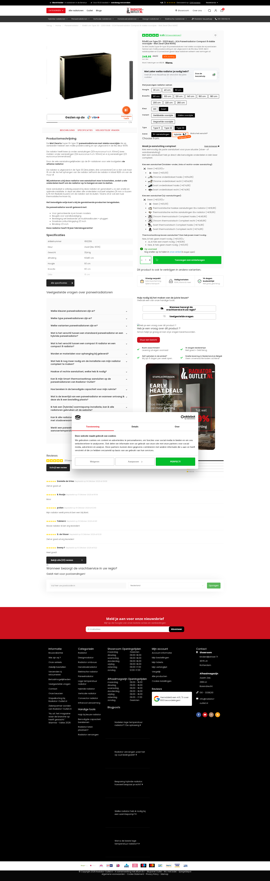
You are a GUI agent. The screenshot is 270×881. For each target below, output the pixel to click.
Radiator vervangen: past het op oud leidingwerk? (130, 753)
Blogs (99, 10)
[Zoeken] (210, 10)
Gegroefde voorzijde (163, 121)
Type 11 (156, 128)
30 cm (156, 90)
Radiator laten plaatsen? (85, 728)
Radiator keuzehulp (203, 19)
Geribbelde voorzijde (163, 115)
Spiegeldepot (185, 871)
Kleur (144, 108)
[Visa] (177, 865)
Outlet (90, 10)
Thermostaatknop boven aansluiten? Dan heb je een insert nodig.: (174, 235)
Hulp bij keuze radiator (89, 714)
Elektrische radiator (88, 671)
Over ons (197, 10)
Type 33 (180, 128)
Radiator (82, 652)
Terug (49, 25)
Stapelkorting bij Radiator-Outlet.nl (58, 700)
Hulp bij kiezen (210, 146)
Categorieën (55, 10)
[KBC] (126, 865)
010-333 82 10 (224, 19)
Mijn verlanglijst (159, 666)
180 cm (213, 96)
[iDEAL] (118, 865)
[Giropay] (109, 865)
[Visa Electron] (185, 865)
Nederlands (211, 2)
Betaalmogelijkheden (60, 679)
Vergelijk (156, 671)
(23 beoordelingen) (170, 35)
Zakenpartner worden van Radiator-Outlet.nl (60, 707)
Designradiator (86, 657)
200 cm (157, 102)
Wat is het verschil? (199, 133)
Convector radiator (88, 698)
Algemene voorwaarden (113, 874)
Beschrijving (67, 130)
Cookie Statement (135, 874)
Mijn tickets (157, 662)
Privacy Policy (152, 874)
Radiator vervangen (88, 734)
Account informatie (162, 652)
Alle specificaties (59, 283)
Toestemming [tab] (92, 426)
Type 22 (168, 128)
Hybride (181, 135)
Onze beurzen (56, 693)
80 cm (156, 96)
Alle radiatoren (76, 10)
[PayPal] (168, 865)
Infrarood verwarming (89, 702)
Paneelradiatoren (79, 19)
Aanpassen (133, 461)
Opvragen (214, 585)
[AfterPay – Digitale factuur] (84, 865)
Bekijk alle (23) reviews (62, 560)
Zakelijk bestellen (57, 666)
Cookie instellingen (161, 681)
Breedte (145, 96)
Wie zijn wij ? (55, 657)
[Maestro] (143, 865)
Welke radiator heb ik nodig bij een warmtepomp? (130, 813)
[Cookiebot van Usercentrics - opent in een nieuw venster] (183, 417)
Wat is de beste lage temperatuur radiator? (127, 842)
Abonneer (176, 629)
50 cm (178, 90)
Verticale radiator (87, 693)
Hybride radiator (86, 688)
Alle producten (159, 676)
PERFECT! (175, 461)
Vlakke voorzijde (185, 115)
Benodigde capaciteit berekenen (89, 721)
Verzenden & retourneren (55, 673)
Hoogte (145, 89)
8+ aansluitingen (161, 134)
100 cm (167, 96)
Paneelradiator (71, 25)
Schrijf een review (58, 467)
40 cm (167, 90)
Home (58, 25)
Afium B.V (140, 871)
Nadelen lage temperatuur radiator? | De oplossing (128, 724)
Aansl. (145, 134)
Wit (154, 109)
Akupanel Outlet (154, 871)
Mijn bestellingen (160, 657)
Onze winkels (55, 662)
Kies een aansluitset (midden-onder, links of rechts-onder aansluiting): (177, 164)
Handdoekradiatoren (127, 19)
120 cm (179, 96)
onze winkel (175, 251)
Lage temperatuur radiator (87, 682)
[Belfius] (92, 865)
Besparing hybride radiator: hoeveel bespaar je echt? (129, 783)
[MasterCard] (151, 865)
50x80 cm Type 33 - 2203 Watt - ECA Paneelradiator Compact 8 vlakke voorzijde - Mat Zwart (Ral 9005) (130, 25)
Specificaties (85, 130)
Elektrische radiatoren (175, 19)
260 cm (181, 102)
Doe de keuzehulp (200, 75)
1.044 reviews (195, 2)
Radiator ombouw (87, 662)
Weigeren (94, 461)
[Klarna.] (135, 865)
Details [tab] (135, 426)
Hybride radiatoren (56, 19)
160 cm (202, 96)
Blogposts (114, 707)
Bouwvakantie (56, 652)
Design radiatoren (151, 19)
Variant (145, 115)
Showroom (183, 10)
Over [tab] (177, 426)
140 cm (190, 96)
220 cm (169, 102)
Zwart (163, 109)
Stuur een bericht (148, 339)
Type (144, 127)
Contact (53, 688)
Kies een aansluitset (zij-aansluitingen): (161, 195)
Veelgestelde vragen (107, 130)
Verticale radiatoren (102, 19)
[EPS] (101, 865)
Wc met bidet (170, 871)
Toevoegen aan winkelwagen (190, 260)
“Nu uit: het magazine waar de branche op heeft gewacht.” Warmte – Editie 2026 (60, 718)
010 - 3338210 (206, 692)
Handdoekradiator (87, 666)
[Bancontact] (160, 865)
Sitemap (164, 874)
